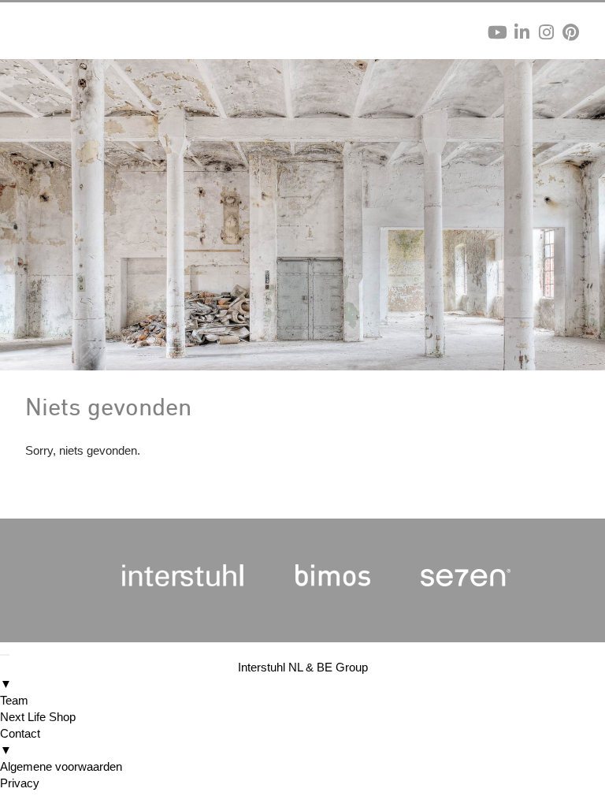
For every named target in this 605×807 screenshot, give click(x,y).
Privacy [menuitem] (19, 783)
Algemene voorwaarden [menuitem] (61, 766)
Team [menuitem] (14, 700)
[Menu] (4, 655)
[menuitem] (302, 675)
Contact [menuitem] (20, 742)
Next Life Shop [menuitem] (38, 716)
